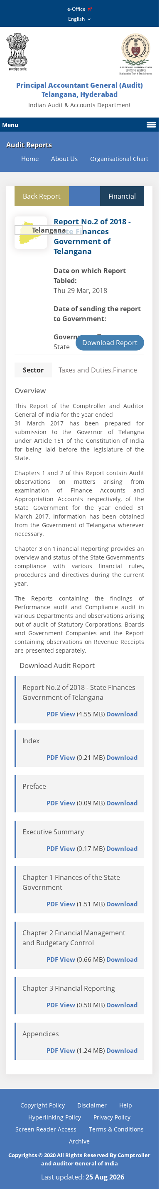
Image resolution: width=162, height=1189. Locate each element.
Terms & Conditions (116, 1129)
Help (125, 1105)
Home (30, 158)
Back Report (42, 196)
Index (30, 740)
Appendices (40, 1033)
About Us (64, 158)
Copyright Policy (42, 1105)
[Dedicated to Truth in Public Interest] (17, 52)
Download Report (109, 342)
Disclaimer (92, 1105)
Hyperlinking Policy (54, 1117)
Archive (79, 1141)
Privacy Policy (111, 1117)
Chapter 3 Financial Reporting (68, 988)
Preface (34, 786)
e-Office (77, 8)
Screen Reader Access (45, 1129)
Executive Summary (53, 831)
